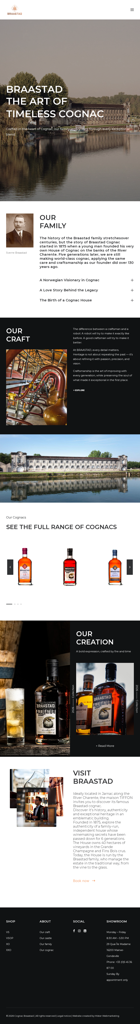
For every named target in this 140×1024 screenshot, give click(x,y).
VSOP (9, 938)
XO (8, 944)
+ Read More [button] (105, 746)
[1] (9, 604)
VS (7, 932)
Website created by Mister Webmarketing (95, 1015)
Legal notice (64, 1015)
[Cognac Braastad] (14, 10)
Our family (46, 944)
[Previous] (10, 574)
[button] (132, 9)
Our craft (45, 932)
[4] (20, 604)
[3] (17, 604)
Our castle (46, 938)
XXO (8, 950)
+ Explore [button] (79, 390)
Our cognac (47, 950)
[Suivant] (130, 574)
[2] (14, 604)
